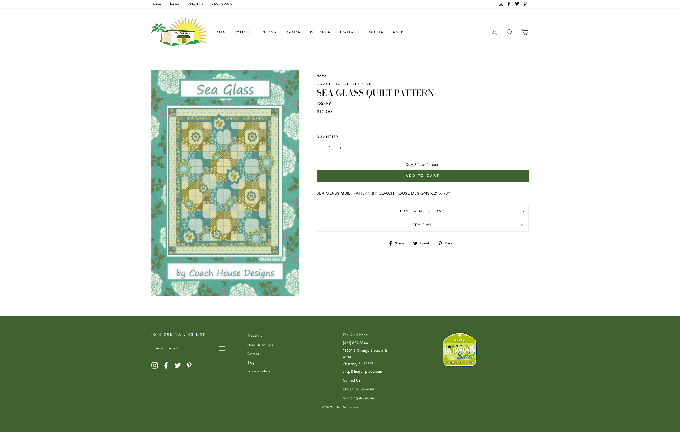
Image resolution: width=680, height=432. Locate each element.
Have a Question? (422, 211)
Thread (268, 31)
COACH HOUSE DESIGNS (344, 84)
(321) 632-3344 (355, 342)
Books (293, 31)
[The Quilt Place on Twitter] (178, 365)
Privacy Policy (258, 371)
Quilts (376, 31)
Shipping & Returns (359, 398)
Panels (243, 31)
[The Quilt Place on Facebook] (166, 365)
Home (156, 4)
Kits (220, 31)
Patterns (320, 31)
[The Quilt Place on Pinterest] (189, 365)
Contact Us (194, 4)
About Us (254, 335)
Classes (173, 4)
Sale (398, 31)
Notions (350, 31)
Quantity (328, 136)
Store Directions (260, 345)
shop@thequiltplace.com (362, 371)
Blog (251, 362)
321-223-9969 (221, 4)
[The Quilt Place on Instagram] (154, 365)
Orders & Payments (358, 389)
